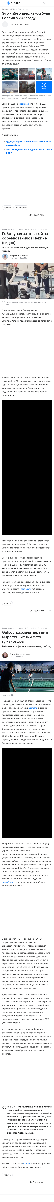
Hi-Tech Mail (29, 229)
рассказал (23, 104)
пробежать (26, 589)
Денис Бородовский (20, 654)
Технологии (23, 9)
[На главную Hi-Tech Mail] (15, 3)
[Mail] (8, 3)
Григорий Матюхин (19, 24)
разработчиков (9, 882)
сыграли (33, 708)
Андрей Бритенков (19, 255)
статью (27, 1163)
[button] (10, 74)
